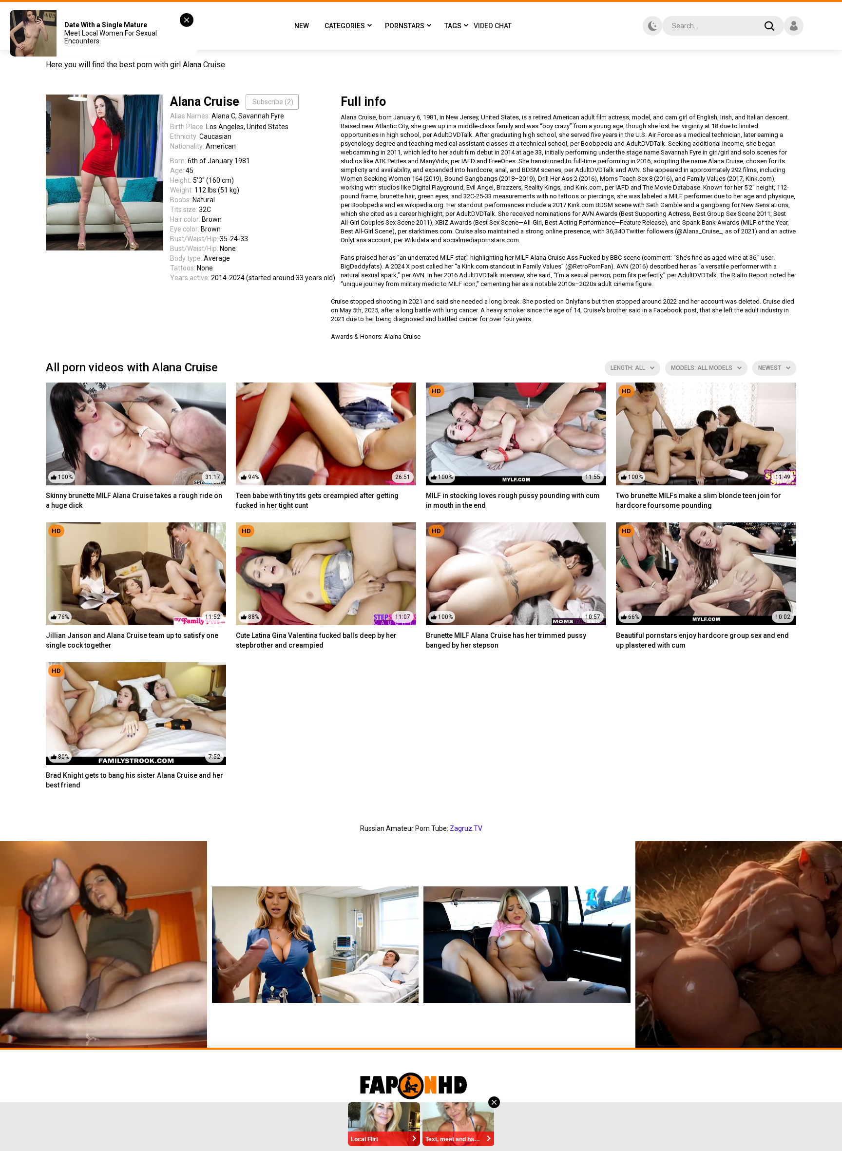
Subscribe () (272, 102)
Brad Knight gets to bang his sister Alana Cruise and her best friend (134, 780)
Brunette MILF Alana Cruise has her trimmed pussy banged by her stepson (506, 640)
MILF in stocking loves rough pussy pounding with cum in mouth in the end (513, 500)
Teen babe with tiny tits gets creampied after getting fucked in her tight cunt (317, 500)
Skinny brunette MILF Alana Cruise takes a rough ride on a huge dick (134, 500)
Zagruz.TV (466, 828)
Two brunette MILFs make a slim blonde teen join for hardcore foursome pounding (698, 500)
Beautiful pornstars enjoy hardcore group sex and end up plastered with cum (702, 640)
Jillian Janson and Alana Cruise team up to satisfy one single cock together (132, 640)
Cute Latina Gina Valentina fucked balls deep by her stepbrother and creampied (316, 640)
